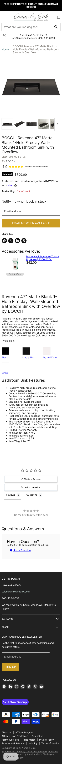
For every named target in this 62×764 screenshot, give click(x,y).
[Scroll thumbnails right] (57, 124)
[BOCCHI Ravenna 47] (7, 124)
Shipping (33, 743)
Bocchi (11, 161)
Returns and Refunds (13, 743)
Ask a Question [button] (32, 487)
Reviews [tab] (10, 494)
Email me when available (31, 223)
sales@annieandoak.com (16, 591)
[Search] (55, 27)
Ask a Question (22, 550)
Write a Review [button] (32, 479)
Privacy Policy (46, 739)
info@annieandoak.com (24, 38)
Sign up (10, 667)
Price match (29, 739)
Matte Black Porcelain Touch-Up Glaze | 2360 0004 (42, 258)
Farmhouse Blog (10, 739)
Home (5, 49)
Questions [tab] (31, 494)
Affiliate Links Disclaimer (15, 736)
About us (7, 732)
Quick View (15, 274)
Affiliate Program (24, 732)
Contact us (37, 736)
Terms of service (50, 743)
